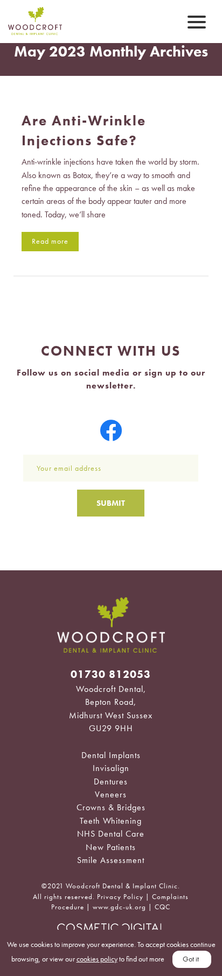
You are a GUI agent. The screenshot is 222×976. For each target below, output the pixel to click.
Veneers (111, 794)
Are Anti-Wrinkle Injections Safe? (84, 130)
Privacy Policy (120, 896)
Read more (50, 241)
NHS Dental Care (110, 833)
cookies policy (97, 959)
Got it (191, 959)
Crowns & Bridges (111, 807)
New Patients (111, 847)
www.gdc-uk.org (119, 906)
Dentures (111, 781)
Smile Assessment (110, 860)
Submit (110, 503)
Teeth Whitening (111, 820)
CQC (162, 906)
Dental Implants (111, 755)
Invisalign (111, 768)
